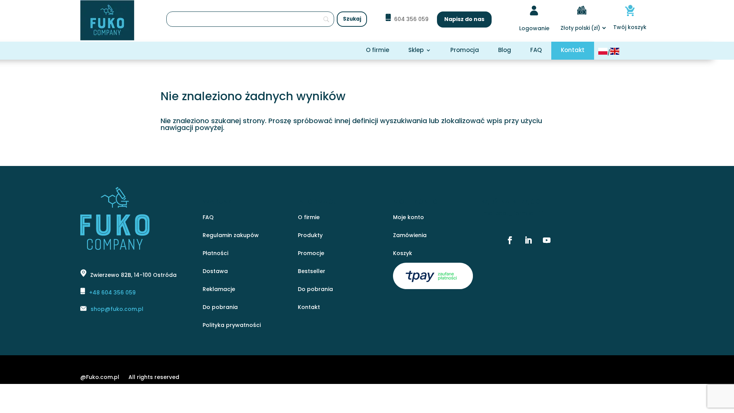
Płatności (215, 253)
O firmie (377, 50)
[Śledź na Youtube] (546, 240)
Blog (504, 50)
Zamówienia (410, 236)
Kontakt (573, 50)
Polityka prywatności (232, 325)
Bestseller (311, 271)
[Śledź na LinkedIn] (528, 240)
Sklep (416, 50)
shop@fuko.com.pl (117, 309)
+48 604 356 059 (112, 292)
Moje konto (408, 218)
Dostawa (215, 271)
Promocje (311, 253)
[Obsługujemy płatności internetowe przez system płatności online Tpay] (433, 287)
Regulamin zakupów (231, 236)
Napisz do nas (464, 19)
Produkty (310, 236)
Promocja (464, 50)
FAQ (536, 50)
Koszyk (402, 253)
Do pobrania (220, 307)
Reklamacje (219, 289)
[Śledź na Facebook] (510, 240)
